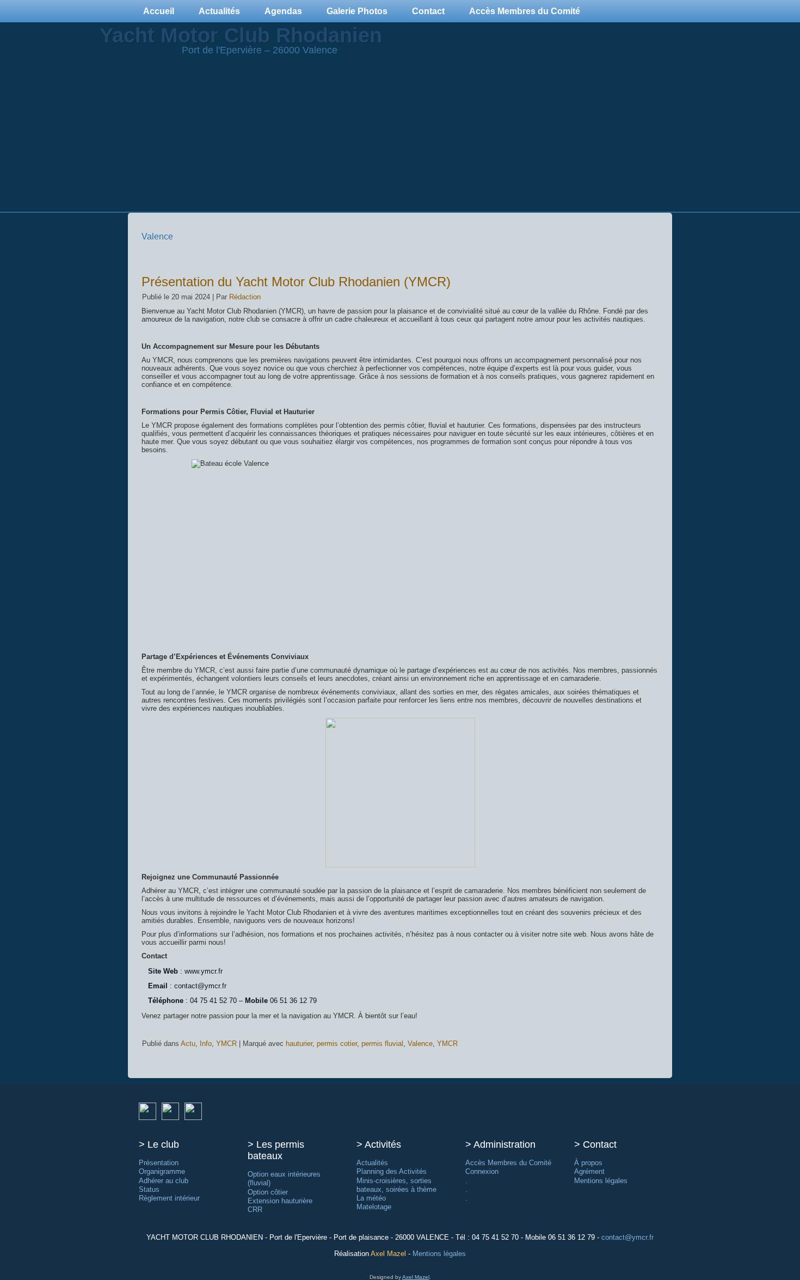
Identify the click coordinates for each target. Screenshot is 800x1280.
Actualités (219, 11)
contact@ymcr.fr (627, 1237)
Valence (420, 1043)
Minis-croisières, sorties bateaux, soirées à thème (396, 1185)
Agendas (283, 11)
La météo (371, 1198)
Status (149, 1189)
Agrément (589, 1171)
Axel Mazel (388, 1254)
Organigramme (162, 1171)
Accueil (158, 11)
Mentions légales (600, 1181)
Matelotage (373, 1207)
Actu (188, 1043)
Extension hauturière (280, 1201)
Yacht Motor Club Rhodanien (241, 35)
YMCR (226, 1043)
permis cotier (337, 1043)
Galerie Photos (357, 11)
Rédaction (245, 297)
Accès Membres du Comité (524, 11)
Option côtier (268, 1192)
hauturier (299, 1043)
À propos (588, 1163)
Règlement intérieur (169, 1198)
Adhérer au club (163, 1181)
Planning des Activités (391, 1171)
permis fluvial (382, 1043)
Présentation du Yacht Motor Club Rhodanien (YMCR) (296, 281)
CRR (255, 1209)
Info (206, 1043)
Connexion (482, 1171)
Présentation (159, 1163)
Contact (428, 11)
